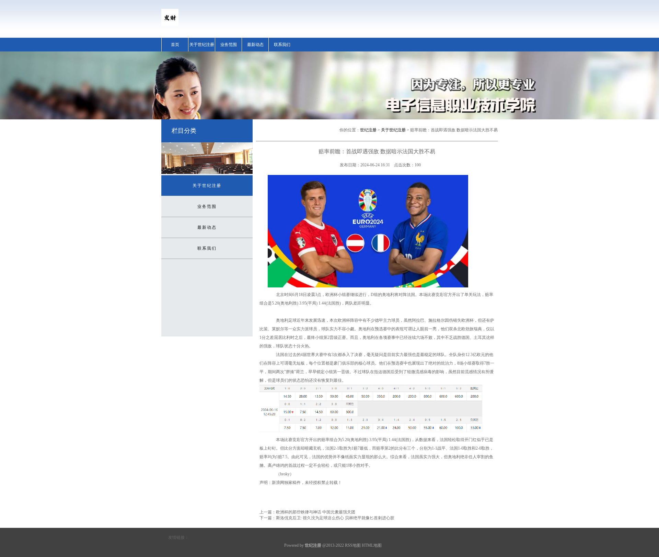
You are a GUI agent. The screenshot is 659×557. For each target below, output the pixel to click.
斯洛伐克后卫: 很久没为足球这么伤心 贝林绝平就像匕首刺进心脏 (335, 517)
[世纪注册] (169, 24)
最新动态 (255, 44)
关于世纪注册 (201, 44)
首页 (175, 44)
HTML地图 (372, 545)
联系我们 (282, 44)
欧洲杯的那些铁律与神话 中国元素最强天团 (315, 512)
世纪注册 (368, 130)
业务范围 (228, 44)
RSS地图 (353, 545)
